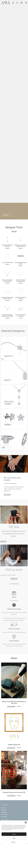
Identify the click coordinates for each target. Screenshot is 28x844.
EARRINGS (7, 425)
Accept (14, 834)
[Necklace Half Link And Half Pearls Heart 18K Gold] (7, 274)
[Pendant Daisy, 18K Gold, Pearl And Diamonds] (7, 239)
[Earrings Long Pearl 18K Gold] (7, 257)
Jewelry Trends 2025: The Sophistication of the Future (14, 702)
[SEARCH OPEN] (17, 3)
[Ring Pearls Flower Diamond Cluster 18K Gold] (21, 309)
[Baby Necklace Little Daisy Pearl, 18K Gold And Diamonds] (21, 239)
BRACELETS (8, 356)
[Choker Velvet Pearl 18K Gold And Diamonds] (21, 257)
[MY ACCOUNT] (13, 3)
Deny (14, 838)
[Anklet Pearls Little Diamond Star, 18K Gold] (21, 291)
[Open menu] (26, 2)
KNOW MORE (6, 214)
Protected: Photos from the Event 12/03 (14, 792)
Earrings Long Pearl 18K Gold (7, 262)
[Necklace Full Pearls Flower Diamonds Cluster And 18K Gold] (7, 309)
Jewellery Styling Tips (14, 744)
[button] (25, 822)
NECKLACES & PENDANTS (9, 402)
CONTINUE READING (11, 706)
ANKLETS (7, 380)
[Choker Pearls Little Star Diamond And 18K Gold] (21, 274)
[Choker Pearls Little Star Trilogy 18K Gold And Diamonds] (7, 291)
